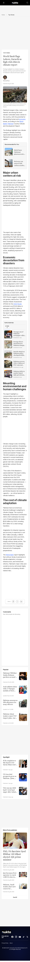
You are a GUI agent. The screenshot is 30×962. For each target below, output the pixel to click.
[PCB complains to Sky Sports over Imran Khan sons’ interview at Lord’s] (23, 763)
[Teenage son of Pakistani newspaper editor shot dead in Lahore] (8, 334)
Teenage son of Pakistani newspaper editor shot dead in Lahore (19, 333)
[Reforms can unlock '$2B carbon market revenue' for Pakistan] (9, 163)
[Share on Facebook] (13, 601)
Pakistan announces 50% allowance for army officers (10, 702)
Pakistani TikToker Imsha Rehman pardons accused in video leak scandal (10, 675)
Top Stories (6, 53)
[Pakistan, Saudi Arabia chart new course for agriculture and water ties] (23, 886)
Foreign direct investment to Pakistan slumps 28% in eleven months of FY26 (18, 343)
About (11, 943)
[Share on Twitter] (17, 601)
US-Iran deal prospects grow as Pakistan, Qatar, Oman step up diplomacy (9, 776)
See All (15, 897)
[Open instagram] (16, 937)
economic (22, 119)
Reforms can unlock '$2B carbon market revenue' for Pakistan (19, 163)
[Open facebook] (12, 937)
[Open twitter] (27, 937)
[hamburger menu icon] (4, 3)
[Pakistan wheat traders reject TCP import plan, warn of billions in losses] (23, 716)
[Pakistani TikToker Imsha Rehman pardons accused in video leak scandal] (23, 676)
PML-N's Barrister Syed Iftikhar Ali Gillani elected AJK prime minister (14, 855)
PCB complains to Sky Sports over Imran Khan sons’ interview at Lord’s (10, 763)
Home (3, 14)
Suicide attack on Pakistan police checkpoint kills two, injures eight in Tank (19, 353)
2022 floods (18, 304)
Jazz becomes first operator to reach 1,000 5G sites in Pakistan (9, 875)
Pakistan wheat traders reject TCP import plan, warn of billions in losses (10, 716)
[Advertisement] (15, 34)
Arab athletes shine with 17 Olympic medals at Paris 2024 (10, 689)
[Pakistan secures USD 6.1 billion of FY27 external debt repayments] (8, 364)
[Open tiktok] (24, 937)
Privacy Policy (5, 943)
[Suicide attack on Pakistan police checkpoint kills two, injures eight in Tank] (8, 354)
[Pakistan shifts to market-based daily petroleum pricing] (8, 374)
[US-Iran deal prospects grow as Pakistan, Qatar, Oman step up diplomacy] (23, 777)
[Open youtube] (20, 937)
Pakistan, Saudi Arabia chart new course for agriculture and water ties (9, 887)
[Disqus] (15, 639)
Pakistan (10, 124)
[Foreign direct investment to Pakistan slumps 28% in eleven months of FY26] (8, 344)
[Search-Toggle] (27, 3)
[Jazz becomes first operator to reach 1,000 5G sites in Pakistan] (23, 874)
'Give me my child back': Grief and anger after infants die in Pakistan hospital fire (10, 790)
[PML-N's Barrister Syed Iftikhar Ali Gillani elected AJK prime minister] (15, 840)
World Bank (10, 555)
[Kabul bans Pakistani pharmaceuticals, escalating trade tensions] (9, 152)
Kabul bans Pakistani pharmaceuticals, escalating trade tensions (19, 152)
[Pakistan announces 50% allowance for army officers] (23, 703)
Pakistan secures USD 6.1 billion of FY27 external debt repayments (19, 363)
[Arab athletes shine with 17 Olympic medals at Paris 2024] (23, 689)
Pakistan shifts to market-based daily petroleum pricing (19, 373)
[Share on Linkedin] (21, 601)
